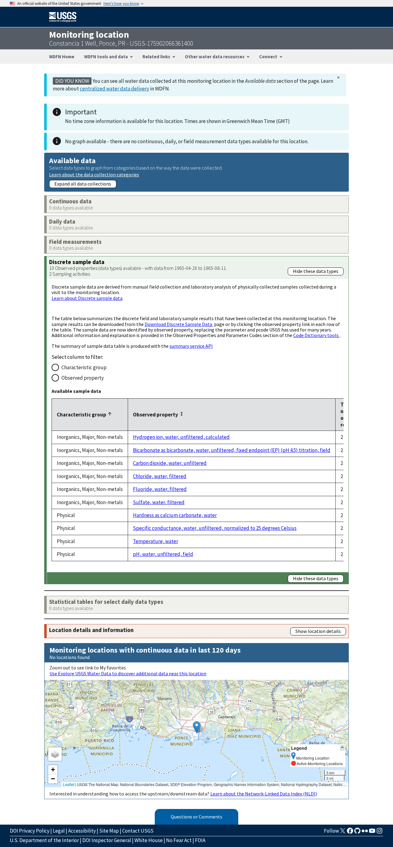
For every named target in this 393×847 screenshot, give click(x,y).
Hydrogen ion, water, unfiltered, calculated (181, 437)
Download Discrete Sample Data (179, 324)
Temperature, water (155, 541)
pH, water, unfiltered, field (163, 554)
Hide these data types (315, 271)
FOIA (200, 840)
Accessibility (82, 830)
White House (148, 840)
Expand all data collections (82, 184)
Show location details (318, 631)
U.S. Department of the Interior (44, 840)
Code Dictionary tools (316, 335)
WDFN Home (61, 56)
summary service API (191, 346)
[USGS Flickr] (364, 832)
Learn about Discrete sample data (87, 298)
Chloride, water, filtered (159, 476)
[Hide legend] (342, 748)
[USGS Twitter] (342, 832)
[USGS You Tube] (372, 832)
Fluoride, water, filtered (160, 489)
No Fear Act (179, 840)
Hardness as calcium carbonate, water (175, 515)
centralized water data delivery (114, 88)
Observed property (82, 377)
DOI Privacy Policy (29, 830)
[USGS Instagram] (379, 832)
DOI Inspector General (106, 840)
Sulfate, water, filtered (159, 502)
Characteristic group (84, 367)
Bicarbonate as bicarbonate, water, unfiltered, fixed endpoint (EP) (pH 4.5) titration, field (231, 450)
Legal (59, 830)
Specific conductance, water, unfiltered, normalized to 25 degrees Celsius (215, 528)
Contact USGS (138, 830)
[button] (196, 727)
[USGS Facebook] (350, 832)
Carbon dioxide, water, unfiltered (170, 463)
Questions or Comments (196, 817)
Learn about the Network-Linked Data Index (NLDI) (263, 794)
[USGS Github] (357, 832)
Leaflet (68, 784)
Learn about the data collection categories (94, 174)
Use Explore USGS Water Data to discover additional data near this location (127, 673)
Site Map (109, 830)
